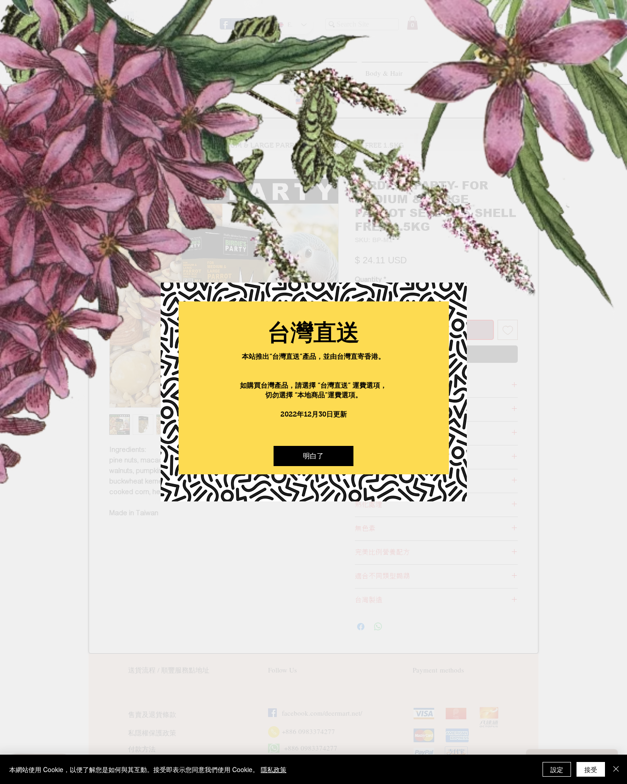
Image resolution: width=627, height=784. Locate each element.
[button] (313, 456)
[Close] (615, 769)
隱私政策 (273, 769)
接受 (590, 769)
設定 (556, 769)
